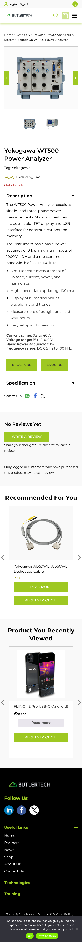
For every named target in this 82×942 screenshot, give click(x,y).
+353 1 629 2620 (75, 4)
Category (23, 35)
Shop (8, 857)
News (9, 850)
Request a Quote (41, 600)
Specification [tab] (20, 383)
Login (12, 4)
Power (38, 35)
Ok (30, 935)
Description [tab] (19, 195)
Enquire (54, 365)
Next (75, 78)
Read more (41, 587)
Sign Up (25, 4)
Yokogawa (21, 168)
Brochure (21, 365)
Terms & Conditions (20, 914)
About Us (12, 864)
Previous (6, 78)
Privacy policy (47, 935)
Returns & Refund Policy (55, 914)
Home (8, 35)
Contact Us (14, 871)
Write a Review (27, 437)
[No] (77, 929)
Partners (11, 843)
